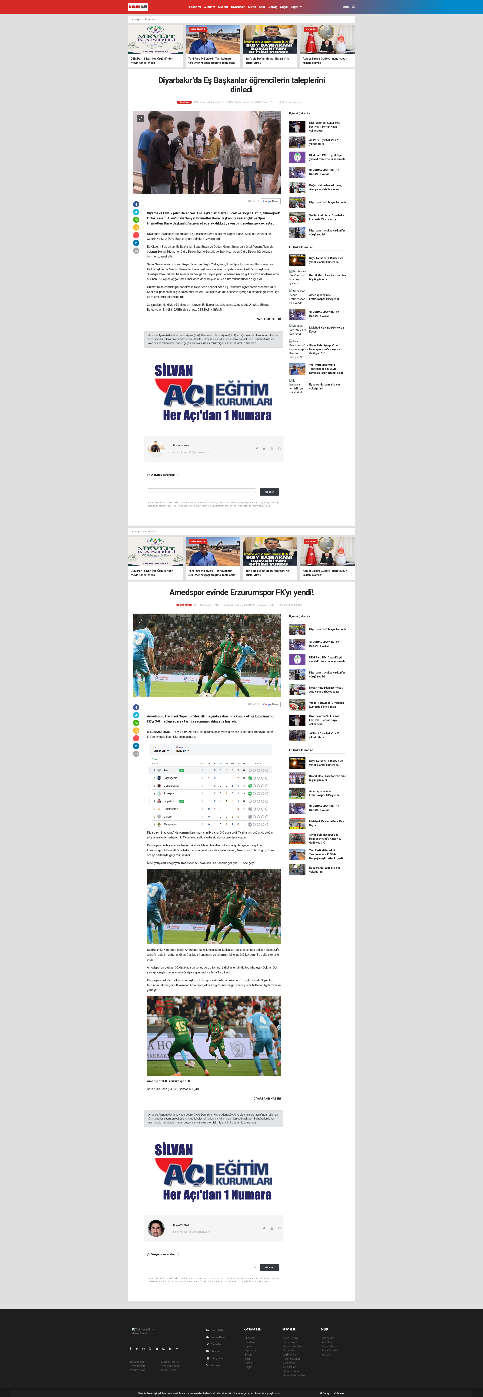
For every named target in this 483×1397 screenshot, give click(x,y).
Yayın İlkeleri (137, 1365)
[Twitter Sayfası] (138, 1348)
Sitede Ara (328, 1338)
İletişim (215, 1365)
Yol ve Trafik (290, 1342)
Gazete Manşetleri (294, 1375)
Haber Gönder (169, 1370)
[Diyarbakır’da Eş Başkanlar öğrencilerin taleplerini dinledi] (207, 152)
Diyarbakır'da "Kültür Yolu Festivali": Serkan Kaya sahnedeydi (324, 126)
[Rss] (165, 1348)
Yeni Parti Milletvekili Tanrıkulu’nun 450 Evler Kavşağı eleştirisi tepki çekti (326, 368)
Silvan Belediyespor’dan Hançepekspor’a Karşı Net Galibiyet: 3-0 (325, 349)
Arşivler (216, 1351)
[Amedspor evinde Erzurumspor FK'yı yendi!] (207, 655)
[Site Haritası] (172, 1348)
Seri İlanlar (289, 1367)
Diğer (295, 7)
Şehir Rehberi (291, 1371)
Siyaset (223, 7)
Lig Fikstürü (289, 1354)
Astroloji (326, 1354)
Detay (325, 1393)
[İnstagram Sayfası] (145, 1348)
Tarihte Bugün (291, 1358)
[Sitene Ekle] (178, 1348)
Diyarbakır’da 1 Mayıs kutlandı (327, 202)
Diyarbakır (238, 7)
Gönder (269, 491)
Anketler (327, 1342)
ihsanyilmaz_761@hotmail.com (191, 452)
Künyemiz (217, 1358)
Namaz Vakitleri (292, 1346)
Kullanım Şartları (170, 1361)
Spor (262, 7)
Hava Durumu (291, 1338)
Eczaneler (289, 1350)
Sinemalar (289, 1362)
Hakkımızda (137, 1361)
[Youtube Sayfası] (151, 1348)
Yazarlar (216, 1344)
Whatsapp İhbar (170, 1365)
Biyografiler (328, 1346)
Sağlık (284, 7)
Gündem (209, 7)
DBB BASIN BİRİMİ (210, 309)
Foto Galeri (218, 1330)
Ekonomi (195, 7)
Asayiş (272, 7)
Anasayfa (136, 19)
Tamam (340, 1393)
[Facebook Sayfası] (132, 1348)
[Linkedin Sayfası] (158, 1348)
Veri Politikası (137, 1370)
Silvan (252, 7)
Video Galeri (218, 1337)
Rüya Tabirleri (330, 1350)
